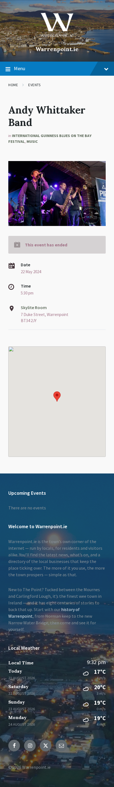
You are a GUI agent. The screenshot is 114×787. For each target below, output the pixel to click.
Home (13, 85)
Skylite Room (34, 307)
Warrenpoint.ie (57, 49)
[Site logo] (57, 40)
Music (32, 141)
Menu (19, 68)
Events (34, 85)
